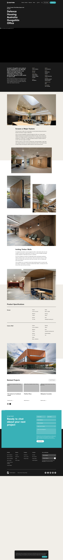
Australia (33, 454)
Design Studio (26, 458)
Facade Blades (9, 465)
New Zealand (34, 456)
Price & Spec (17, 460)
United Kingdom (34, 460)
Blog (16, 458)
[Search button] (41, 2)
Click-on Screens (10, 456)
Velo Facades (9, 460)
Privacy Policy (44, 461)
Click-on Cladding (10, 458)
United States (34, 458)
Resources (17, 456)
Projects (16, 454)
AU (38, 2)
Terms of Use (20, 472)
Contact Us (25, 454)
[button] (10, 404)
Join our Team (26, 456)
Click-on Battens (9, 454)
